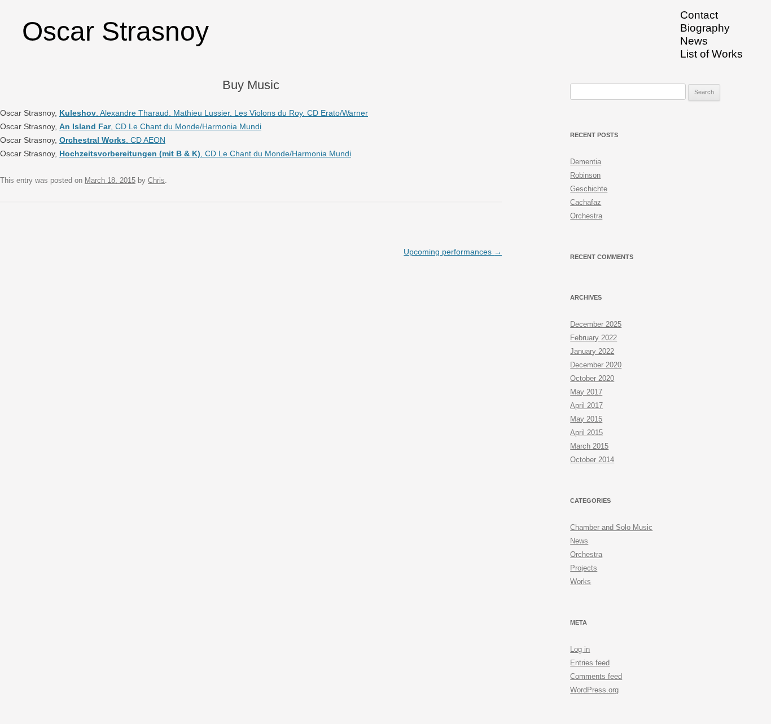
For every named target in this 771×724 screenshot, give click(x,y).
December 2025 (595, 324)
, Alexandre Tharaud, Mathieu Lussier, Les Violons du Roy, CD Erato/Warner (213, 112)
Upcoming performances (453, 251)
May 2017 (586, 392)
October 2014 (592, 459)
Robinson (585, 175)
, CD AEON (112, 139)
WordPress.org (594, 690)
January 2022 (592, 351)
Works (580, 581)
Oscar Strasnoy (115, 31)
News (694, 41)
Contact (699, 15)
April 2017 (586, 405)
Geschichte (588, 189)
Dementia (585, 161)
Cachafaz (585, 202)
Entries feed (590, 663)
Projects (583, 568)
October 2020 (592, 378)
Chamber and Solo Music (611, 527)
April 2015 (586, 432)
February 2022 (593, 338)
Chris (156, 180)
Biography (705, 28)
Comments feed (596, 676)
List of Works (711, 54)
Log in (580, 649)
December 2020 (595, 365)
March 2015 (589, 446)
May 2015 (586, 419)
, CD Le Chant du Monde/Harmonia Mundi (160, 126)
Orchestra (586, 216)
